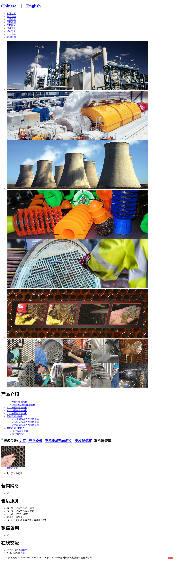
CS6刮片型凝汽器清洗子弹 (25, 422)
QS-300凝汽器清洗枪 (17, 413)
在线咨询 (23, 550)
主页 (22, 441)
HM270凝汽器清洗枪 (17, 410)
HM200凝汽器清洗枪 (17, 407)
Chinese (8, 5)
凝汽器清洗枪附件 (16, 428)
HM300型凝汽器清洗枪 (23, 404)
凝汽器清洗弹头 (14, 416)
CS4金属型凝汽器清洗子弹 (25, 419)
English (33, 5)
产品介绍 (35, 441)
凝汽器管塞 (18, 434)
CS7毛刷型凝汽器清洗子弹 (25, 425)
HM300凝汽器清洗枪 (17, 401)
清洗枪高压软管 (20, 431)
